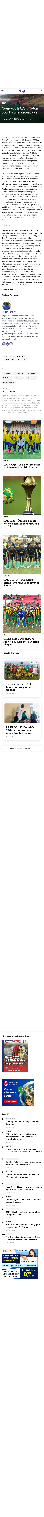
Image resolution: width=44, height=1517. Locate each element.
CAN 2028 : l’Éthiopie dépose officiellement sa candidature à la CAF (21, 523)
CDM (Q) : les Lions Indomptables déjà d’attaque (22, 1122)
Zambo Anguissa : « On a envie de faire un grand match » (23, 1200)
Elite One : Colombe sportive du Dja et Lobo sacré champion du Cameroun (22, 1238)
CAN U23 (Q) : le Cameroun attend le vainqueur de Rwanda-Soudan (21, 582)
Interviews (9, 1171)
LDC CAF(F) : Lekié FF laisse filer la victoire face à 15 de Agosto (21, 466)
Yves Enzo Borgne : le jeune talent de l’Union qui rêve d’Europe (22, 1175)
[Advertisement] (22, 22)
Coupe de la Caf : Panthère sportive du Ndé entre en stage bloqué (21, 641)
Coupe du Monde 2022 (12, 1158)
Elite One (9, 1234)
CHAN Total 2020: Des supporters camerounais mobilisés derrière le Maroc (23, 1150)
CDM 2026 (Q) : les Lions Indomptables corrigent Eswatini (22, 1213)
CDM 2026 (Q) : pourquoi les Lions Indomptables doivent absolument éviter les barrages (21, 1136)
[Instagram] (7, 344)
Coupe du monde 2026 (12, 1209)
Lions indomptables (12, 1183)
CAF (4, 102)
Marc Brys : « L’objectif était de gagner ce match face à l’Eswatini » (22, 1225)
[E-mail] (4, 344)
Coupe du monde (11, 1118)
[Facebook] (11, 344)
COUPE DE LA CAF (9, 359)
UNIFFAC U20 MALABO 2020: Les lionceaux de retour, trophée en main (20, 730)
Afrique (6, 460)
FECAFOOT (22, 359)
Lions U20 (34, 662)
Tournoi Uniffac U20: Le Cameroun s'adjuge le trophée (19, 686)
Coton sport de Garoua (19, 356)
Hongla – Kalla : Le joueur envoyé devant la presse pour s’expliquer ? (23, 1163)
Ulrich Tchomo (13, 119)
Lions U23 (7, 575)
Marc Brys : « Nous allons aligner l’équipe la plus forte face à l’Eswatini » (23, 1188)
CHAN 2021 (9, 1146)
